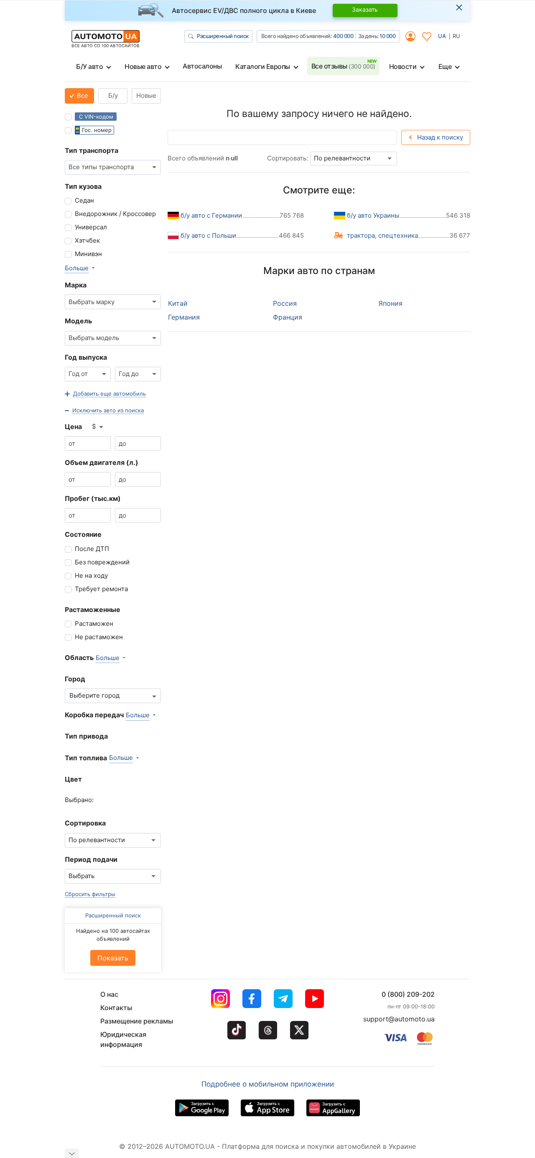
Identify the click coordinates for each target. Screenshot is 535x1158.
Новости (403, 66)
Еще (445, 66)
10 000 (387, 36)
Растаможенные (92, 609)
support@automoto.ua (399, 1019)
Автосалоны (202, 66)
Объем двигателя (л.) (101, 462)
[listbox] (98, 427)
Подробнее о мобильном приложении (267, 1084)
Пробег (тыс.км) (93, 498)
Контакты (116, 1007)
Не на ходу (91, 575)
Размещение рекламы (136, 1021)
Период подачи (91, 859)
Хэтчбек (87, 240)
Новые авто (143, 66)
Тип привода (86, 736)
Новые (146, 95)
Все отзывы (343, 66)
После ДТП (92, 549)
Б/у (113, 95)
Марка (76, 285)
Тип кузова (83, 186)
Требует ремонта (101, 589)
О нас (109, 994)
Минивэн (88, 254)
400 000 (343, 36)
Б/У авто (89, 66)
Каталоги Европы (262, 66)
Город (75, 679)
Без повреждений (102, 562)
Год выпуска (86, 357)
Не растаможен (99, 637)
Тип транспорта (91, 150)
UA (442, 36)
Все (81, 95)
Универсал (91, 227)
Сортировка (85, 823)
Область (79, 657)
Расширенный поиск (223, 36)
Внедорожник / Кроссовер (115, 214)
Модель (78, 321)
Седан (84, 200)
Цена (73, 426)
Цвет (73, 779)
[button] (105, 394)
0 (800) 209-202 (408, 994)
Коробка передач (94, 715)
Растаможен (94, 623)
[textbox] (97, 696)
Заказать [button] (365, 9)
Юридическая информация (123, 1039)
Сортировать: (287, 158)
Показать (112, 958)
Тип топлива (86, 758)
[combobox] (113, 167)
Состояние (83, 534)
